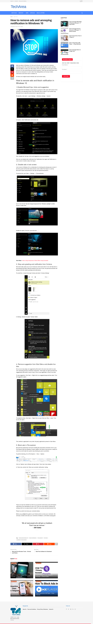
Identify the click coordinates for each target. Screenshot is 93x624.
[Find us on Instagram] (75, 609)
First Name (64, 69)
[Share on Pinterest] (12, 72)
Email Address (65, 64)
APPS (27, 12)
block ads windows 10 (23, 537)
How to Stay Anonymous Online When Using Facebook (35, 260)
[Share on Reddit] (12, 75)
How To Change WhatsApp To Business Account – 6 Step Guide (20, 575)
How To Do (16, 16)
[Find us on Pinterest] (70, 609)
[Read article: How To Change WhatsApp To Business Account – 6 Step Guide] (21, 570)
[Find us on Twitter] (68, 609)
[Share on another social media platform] (12, 78)
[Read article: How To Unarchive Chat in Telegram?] (21, 588)
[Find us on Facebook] (66, 609)
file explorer (40, 537)
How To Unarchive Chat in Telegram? (19, 594)
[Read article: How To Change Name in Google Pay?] (64, 52)
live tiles (46, 537)
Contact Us (16, 1)
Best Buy (21, 12)
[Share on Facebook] (12, 66)
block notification (32, 537)
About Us (12, 1)
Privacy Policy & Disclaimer (42, 609)
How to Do (14, 12)
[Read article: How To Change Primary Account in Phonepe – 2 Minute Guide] (46, 570)
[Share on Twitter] (12, 69)
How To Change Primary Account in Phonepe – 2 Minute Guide (44, 575)
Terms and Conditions (22, 1)
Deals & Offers (40, 12)
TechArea (18, 6)
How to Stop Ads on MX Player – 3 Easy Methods (75, 43)
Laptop (21, 26)
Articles (32, 12)
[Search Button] (82, 13)
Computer (13, 26)
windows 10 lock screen (21, 539)
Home (11, 16)
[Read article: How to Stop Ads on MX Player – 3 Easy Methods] (46, 588)
